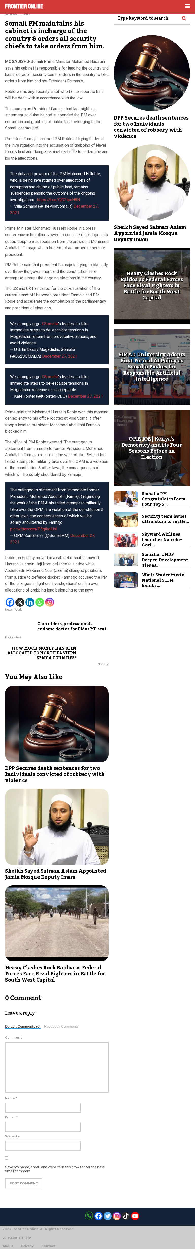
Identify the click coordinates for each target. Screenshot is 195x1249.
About (8, 1246)
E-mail (11, 1117)
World (18, 609)
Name (11, 1098)
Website (12, 1136)
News (9, 609)
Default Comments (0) (23, 1026)
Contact (48, 1246)
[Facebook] (10, 602)
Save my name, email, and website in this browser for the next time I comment (54, 1169)
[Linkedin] (29, 602)
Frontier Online (24, 6)
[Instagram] (49, 602)
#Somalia (49, 323)
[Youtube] (135, 1216)
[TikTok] (126, 1216)
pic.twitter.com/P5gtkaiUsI (33, 529)
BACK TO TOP (19, 1238)
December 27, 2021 (59, 356)
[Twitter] (108, 1216)
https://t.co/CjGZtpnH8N (58, 199)
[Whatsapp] (39, 602)
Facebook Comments (61, 1026)
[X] (19, 602)
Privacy (27, 1246)
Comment (13, 1037)
